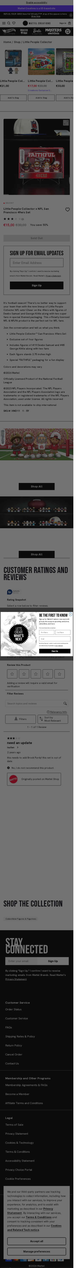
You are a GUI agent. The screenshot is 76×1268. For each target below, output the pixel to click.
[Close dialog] (70, 614)
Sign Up (55, 651)
